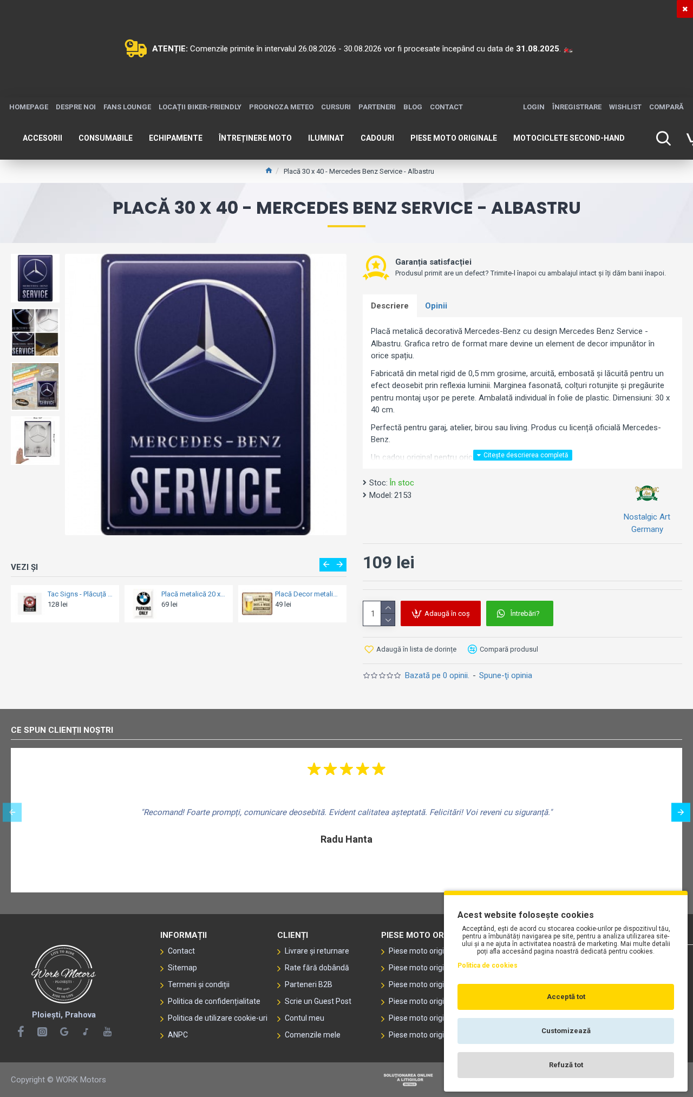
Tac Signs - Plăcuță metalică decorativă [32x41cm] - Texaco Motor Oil (80, 594)
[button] (326, 565)
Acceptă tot (566, 997)
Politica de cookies (487, 965)
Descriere (390, 306)
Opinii (436, 306)
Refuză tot (566, 1065)
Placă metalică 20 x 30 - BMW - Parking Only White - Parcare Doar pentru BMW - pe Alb (193, 594)
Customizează (566, 1031)
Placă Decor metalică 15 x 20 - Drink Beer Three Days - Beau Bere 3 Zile (307, 594)
